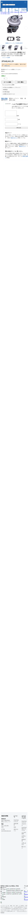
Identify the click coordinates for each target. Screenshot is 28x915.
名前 (19, 119)
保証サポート (14, 137)
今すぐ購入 (21, 82)
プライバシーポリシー (22, 911)
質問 (18, 115)
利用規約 (2, 912)
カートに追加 (7, 82)
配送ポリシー (22, 146)
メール (19, 124)
